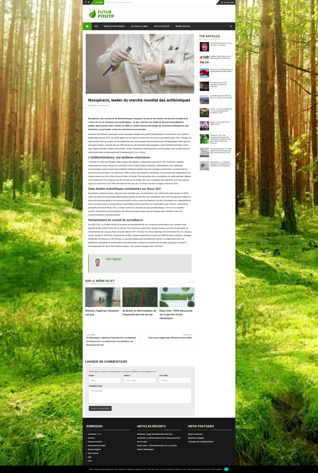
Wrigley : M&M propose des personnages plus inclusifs (220, 57)
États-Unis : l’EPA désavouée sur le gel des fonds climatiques (175, 314)
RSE (96, 26)
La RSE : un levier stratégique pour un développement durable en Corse (221, 111)
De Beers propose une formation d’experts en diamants (218, 84)
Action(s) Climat (139, 26)
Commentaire (95, 386)
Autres (91, 438)
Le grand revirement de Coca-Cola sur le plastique (221, 44)
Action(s (92, 434)
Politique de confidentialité (200, 441)
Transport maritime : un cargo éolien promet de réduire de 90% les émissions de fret (221, 151)
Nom (91, 375)
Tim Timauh (92, 105)
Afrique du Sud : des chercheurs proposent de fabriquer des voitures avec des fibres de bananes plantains (220, 139)
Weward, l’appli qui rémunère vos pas (154, 434)
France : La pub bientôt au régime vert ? (219, 123)
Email (127, 375)
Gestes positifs (162, 26)
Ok (226, 469)
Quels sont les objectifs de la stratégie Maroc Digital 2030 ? (221, 70)
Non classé (93, 453)
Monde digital (183, 26)
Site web (163, 375)
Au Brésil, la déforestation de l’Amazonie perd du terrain (125, 2)
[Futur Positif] (87, 26)
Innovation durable (114, 26)
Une (90, 461)
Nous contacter (195, 434)
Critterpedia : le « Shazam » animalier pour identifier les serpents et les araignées (220, 164)
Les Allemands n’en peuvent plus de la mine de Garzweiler (221, 97)
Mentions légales (196, 438)
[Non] (315, 469)
